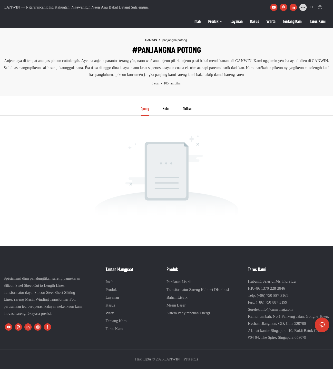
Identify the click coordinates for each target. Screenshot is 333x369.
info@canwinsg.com (277, 309)
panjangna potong (174, 40)
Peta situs (190, 359)
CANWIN (151, 40)
